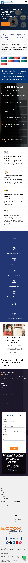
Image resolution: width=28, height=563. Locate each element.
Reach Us (21, 533)
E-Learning (3, 496)
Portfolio (11, 533)
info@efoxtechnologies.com (7, 387)
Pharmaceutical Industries (19, 509)
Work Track (3, 494)
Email (4, 424)
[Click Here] (14, 530)
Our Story (2, 533)
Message (5, 439)
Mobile (4, 429)
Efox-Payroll (3, 488)
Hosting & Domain (4, 512)
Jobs (15, 521)
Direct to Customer (18, 505)
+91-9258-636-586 (5, 385)
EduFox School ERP (4, 484)
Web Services (3, 509)
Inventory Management (19, 488)
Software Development (5, 507)
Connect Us (14, 538)
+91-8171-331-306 (5, 403)
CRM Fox (2, 490)
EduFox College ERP (5, 486)
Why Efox (7, 533)
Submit (14, 448)
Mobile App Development (6, 510)
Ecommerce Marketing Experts (20, 512)
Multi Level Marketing (5, 498)
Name (4, 419)
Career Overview (17, 519)
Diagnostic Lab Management (20, 484)
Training (15, 523)
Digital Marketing (4, 505)
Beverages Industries (18, 507)
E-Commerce (3, 514)
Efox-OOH (3, 492)
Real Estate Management (19, 486)
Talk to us (5, 24)
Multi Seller (16, 510)
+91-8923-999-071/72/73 (7, 394)
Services (5, 434)
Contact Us (16, 533)
